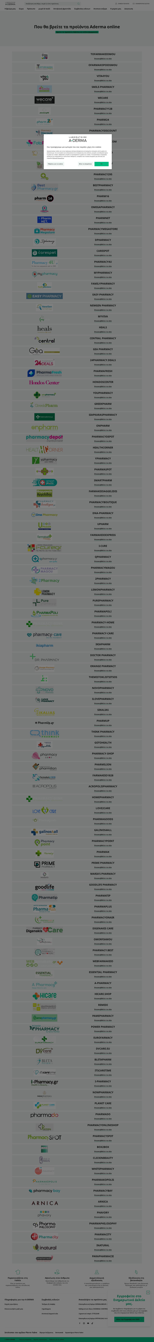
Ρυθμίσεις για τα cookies (55, 164)
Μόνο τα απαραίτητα (85, 164)
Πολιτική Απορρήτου (58, 158)
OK (101, 164)
